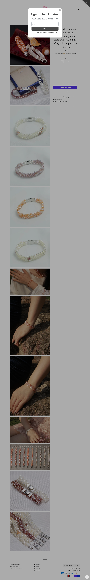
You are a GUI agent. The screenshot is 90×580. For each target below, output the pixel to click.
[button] (60, 10)
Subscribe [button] (45, 28)
